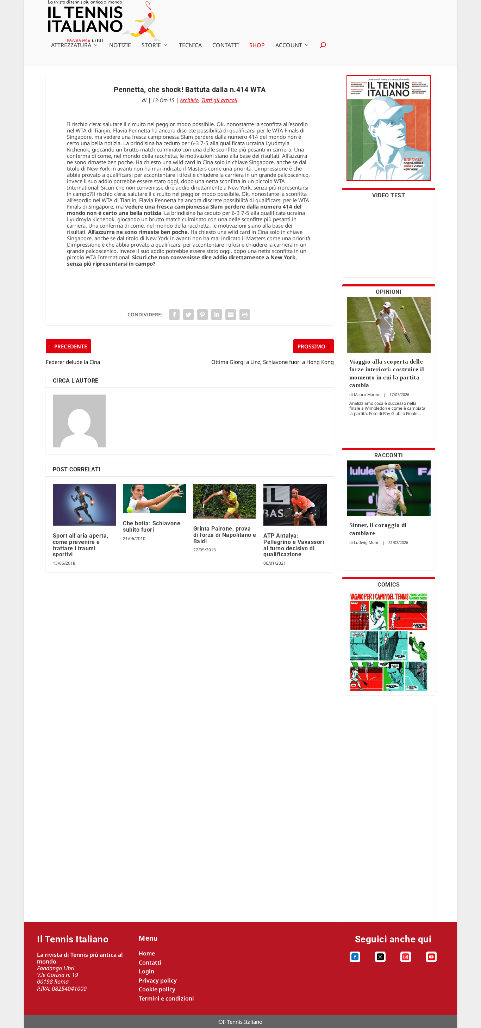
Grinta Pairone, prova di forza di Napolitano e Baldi (224, 534)
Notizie (120, 45)
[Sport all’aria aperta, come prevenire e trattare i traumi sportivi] (84, 505)
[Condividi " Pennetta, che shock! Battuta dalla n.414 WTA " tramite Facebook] (174, 315)
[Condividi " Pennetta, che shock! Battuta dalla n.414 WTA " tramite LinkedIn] (217, 315)
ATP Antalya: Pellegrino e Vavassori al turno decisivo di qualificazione (293, 545)
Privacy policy (158, 980)
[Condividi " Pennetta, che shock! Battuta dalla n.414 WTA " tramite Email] (231, 315)
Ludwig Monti (367, 542)
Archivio (189, 100)
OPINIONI (388, 292)
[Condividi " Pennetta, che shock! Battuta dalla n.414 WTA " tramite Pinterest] (202, 315)
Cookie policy (157, 989)
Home (147, 953)
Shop (257, 45)
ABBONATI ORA (388, 132)
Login (146, 971)
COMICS (388, 584)
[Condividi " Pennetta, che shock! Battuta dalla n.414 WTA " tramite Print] (245, 315)
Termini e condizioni (166, 998)
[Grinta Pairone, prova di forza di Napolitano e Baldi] (224, 501)
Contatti (225, 45)
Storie (151, 45)
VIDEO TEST (388, 195)
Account (288, 45)
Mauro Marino (367, 394)
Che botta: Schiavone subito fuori (151, 526)
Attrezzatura (71, 45)
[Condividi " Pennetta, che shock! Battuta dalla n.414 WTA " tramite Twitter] (188, 315)
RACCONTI (388, 455)
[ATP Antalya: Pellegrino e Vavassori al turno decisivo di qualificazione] (294, 505)
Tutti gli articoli (219, 100)
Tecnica (190, 45)
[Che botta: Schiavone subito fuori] (154, 499)
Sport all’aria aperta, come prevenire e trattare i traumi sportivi (80, 545)
